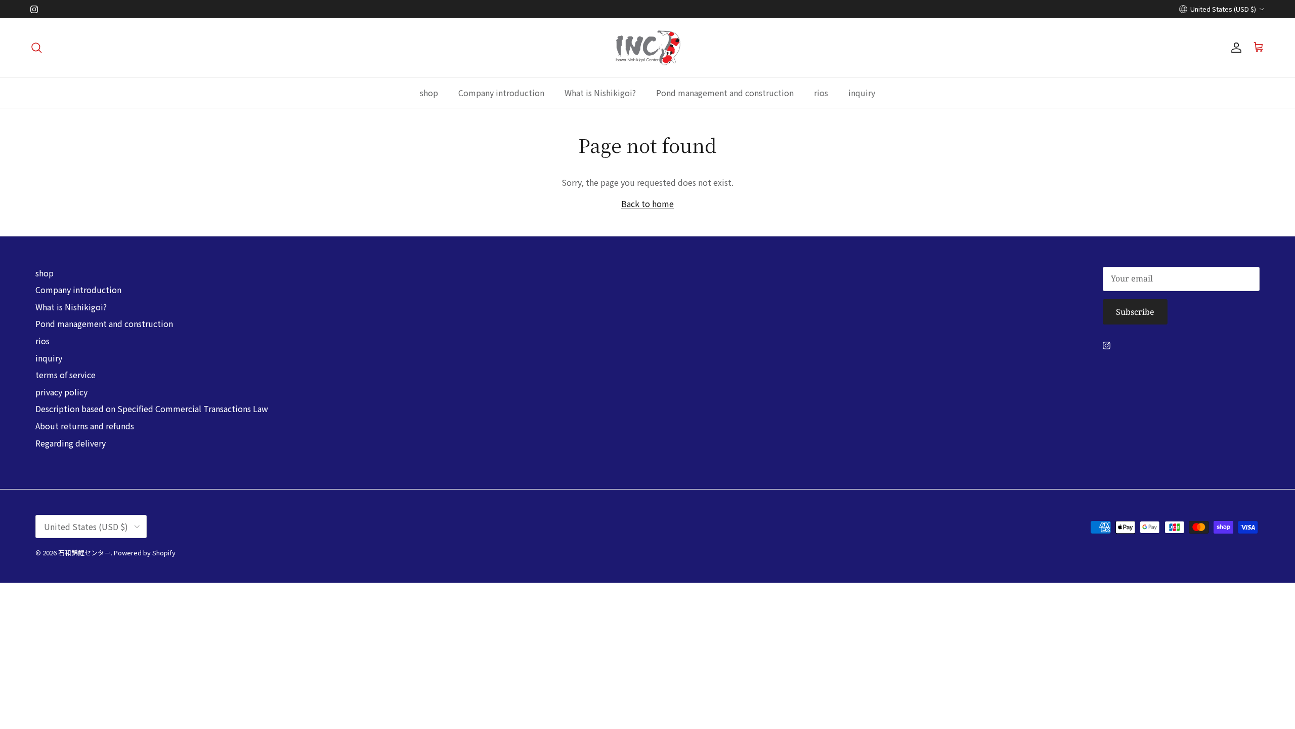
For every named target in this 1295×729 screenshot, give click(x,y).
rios (821, 93)
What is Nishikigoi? (600, 93)
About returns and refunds (84, 426)
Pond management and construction (725, 93)
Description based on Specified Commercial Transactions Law (151, 408)
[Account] (1234, 48)
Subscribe (1135, 311)
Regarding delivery (70, 443)
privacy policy (61, 392)
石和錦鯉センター (84, 552)
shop (429, 93)
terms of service (65, 375)
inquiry (861, 93)
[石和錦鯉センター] (648, 47)
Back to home (647, 203)
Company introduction (501, 93)
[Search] (36, 48)
